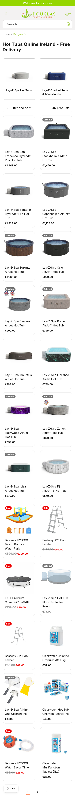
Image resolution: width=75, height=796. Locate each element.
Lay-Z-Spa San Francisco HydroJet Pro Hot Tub (18, 156)
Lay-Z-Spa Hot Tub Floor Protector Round (55, 602)
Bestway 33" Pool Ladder (16, 658)
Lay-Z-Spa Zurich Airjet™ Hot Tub (54, 431)
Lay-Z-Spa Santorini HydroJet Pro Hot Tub (18, 214)
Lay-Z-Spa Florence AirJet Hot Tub (55, 377)
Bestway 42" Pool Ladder (54, 542)
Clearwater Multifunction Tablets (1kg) (51, 767)
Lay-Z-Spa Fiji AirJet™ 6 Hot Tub (54, 488)
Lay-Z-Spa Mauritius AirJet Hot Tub (18, 377)
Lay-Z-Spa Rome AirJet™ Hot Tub (53, 323)
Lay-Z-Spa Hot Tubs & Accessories (55, 92)
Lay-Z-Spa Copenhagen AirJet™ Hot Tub (56, 214)
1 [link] (28, 792)
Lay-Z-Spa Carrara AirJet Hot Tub (17, 323)
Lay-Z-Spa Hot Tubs (19, 90)
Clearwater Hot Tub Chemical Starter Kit (55, 711)
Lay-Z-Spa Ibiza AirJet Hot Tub (15, 488)
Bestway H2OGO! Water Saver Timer (17, 765)
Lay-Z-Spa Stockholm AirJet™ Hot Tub (54, 156)
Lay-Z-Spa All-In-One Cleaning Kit (16, 711)
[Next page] (47, 792)
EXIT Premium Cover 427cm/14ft (17, 600)
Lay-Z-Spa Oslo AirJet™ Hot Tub (53, 269)
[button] (6, 13)
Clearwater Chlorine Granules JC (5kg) (55, 658)
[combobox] (37, 24)
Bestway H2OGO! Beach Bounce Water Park (16, 544)
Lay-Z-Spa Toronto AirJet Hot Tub (17, 269)
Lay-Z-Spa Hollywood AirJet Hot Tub (16, 433)
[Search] (68, 24)
